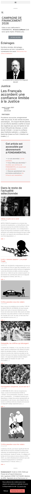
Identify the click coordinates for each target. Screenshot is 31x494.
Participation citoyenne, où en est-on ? (15, 386)
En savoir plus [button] (21, 486)
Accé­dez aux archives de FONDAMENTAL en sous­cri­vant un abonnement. (16, 167)
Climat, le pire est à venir (10, 219)
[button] (15, 2)
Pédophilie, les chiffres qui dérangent (15, 343)
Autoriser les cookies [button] (17, 491)
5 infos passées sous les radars (12, 302)
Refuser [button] (6, 491)
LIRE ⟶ (3, 239)
